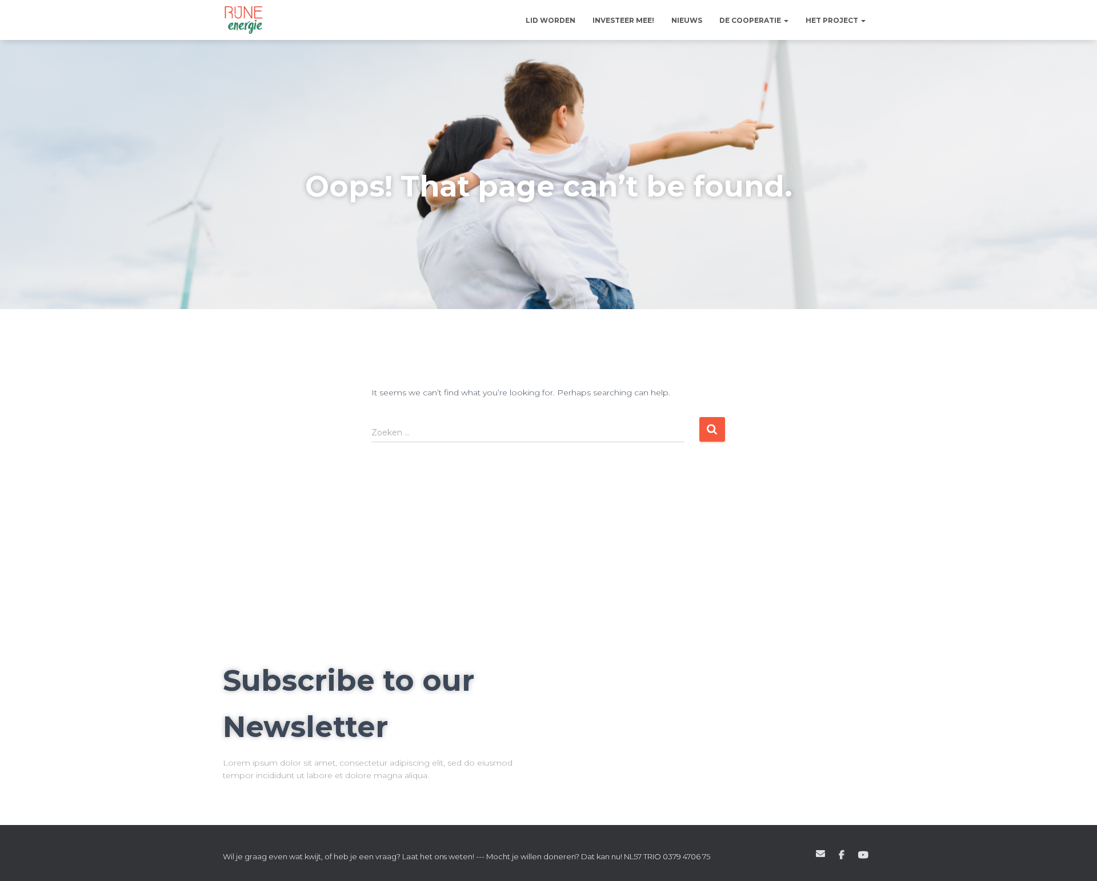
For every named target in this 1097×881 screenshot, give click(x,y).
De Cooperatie (751, 20)
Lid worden (550, 20)
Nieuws (686, 20)
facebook (841, 855)
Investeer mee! (623, 20)
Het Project (833, 20)
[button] (785, 20)
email (820, 853)
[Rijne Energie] (243, 20)
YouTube (863, 855)
